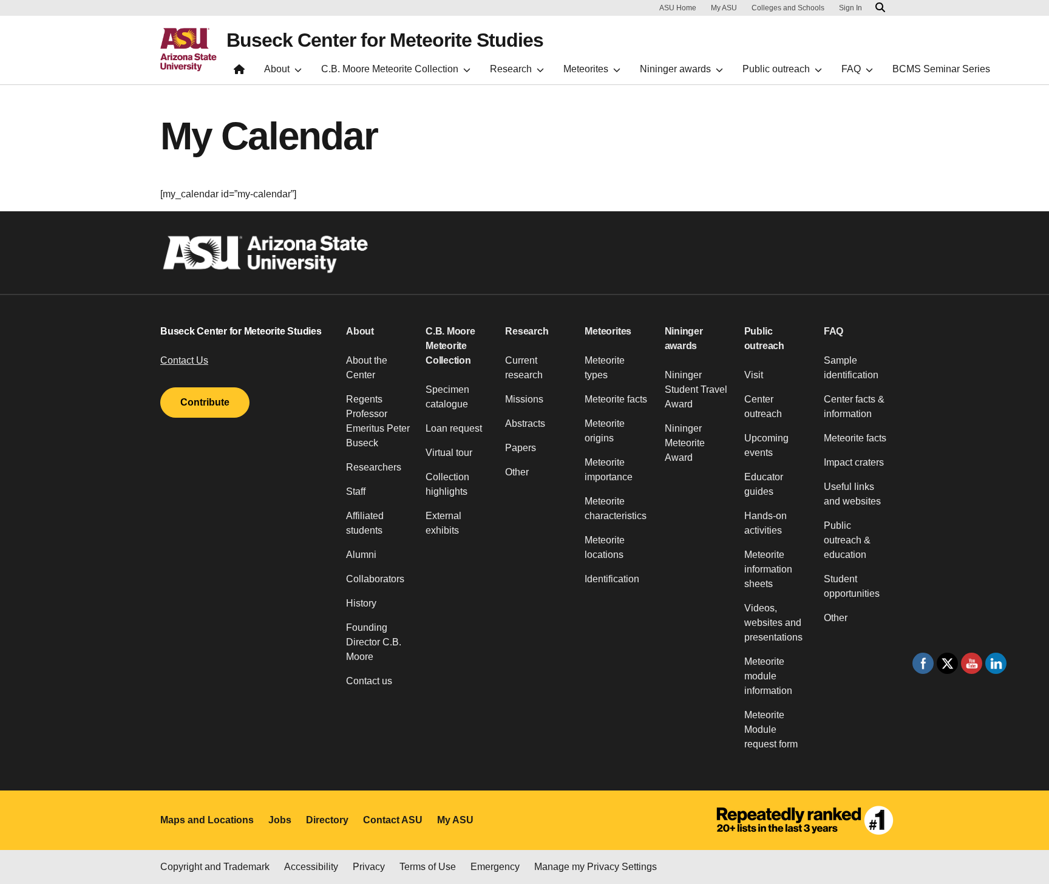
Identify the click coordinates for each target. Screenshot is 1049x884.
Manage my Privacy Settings (595, 867)
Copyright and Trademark (215, 867)
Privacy (369, 867)
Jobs (279, 820)
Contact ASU (393, 820)
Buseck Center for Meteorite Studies (384, 40)
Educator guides (763, 484)
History (361, 603)
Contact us (369, 681)
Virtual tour (449, 452)
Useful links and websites (852, 493)
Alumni (361, 554)
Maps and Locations (207, 820)
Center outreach (763, 406)
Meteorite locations (605, 547)
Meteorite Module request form (771, 729)
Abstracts (525, 423)
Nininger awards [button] (684, 338)
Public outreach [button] (764, 338)
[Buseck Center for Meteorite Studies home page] (239, 71)
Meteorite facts (616, 399)
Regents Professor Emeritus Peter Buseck (378, 421)
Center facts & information (854, 406)
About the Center (366, 367)
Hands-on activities (765, 523)
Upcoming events (766, 445)
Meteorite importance (609, 469)
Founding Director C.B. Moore (373, 642)
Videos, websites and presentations (773, 622)
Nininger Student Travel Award (696, 389)
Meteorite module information (768, 676)
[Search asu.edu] (880, 8)
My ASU (724, 8)
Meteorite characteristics (616, 508)
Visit (753, 375)
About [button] (360, 331)
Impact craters (854, 462)
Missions (524, 399)
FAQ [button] (833, 331)
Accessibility (311, 867)
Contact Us (184, 360)
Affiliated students (365, 523)
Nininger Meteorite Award (685, 443)
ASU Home (677, 8)
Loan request (454, 428)
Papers (520, 448)
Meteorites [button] (608, 331)
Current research (524, 367)
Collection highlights (447, 484)
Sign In (850, 8)
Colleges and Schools (788, 8)
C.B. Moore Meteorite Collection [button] (450, 345)
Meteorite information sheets (768, 569)
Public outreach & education (847, 540)
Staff (355, 491)
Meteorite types (605, 367)
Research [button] (526, 331)
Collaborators (375, 579)
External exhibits (443, 523)
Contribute (204, 402)
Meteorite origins (605, 430)
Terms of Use (427, 867)
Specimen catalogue (447, 396)
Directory (327, 820)
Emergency (495, 867)
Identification (612, 579)
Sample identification (851, 367)
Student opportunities (852, 586)
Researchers (373, 467)
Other (517, 472)
